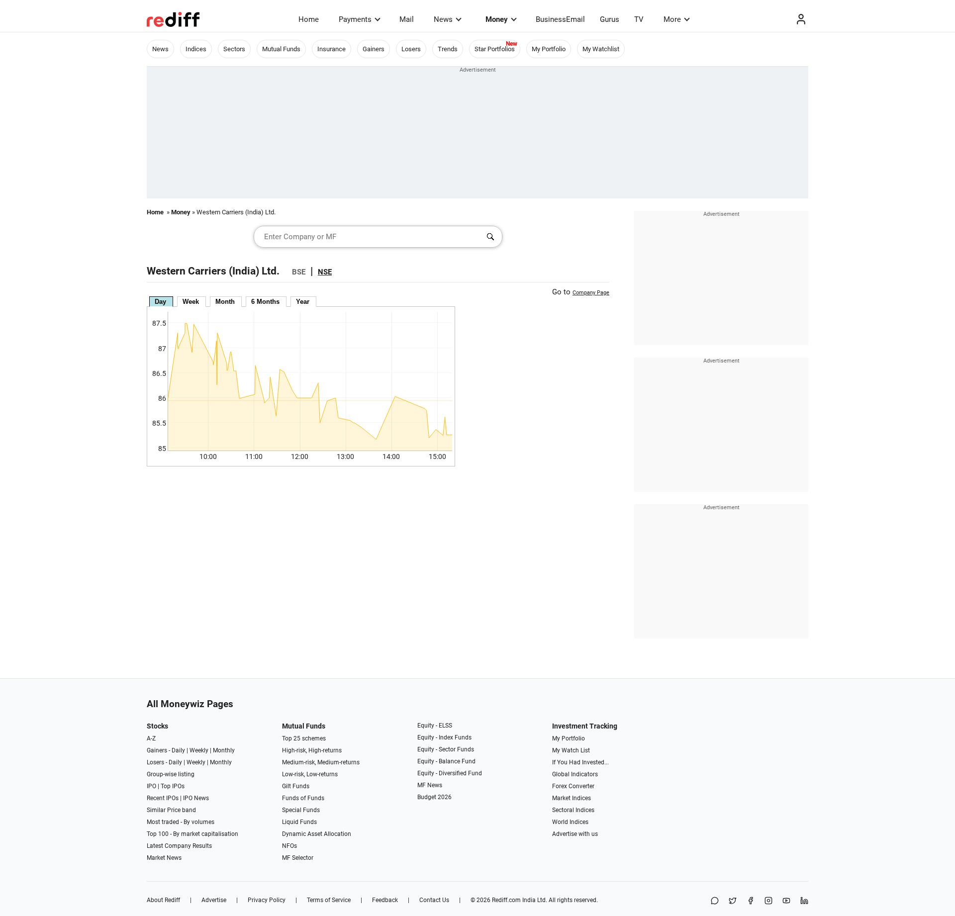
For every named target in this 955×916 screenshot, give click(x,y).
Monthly (224, 750)
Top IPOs (173, 786)
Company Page (591, 292)
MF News (429, 785)
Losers (411, 49)
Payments (355, 19)
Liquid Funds (299, 822)
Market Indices (571, 798)
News (443, 19)
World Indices (570, 822)
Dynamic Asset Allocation (316, 833)
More (672, 19)
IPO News (196, 798)
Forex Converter (573, 786)
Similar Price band (171, 810)
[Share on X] (733, 901)
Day (160, 301)
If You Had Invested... (580, 762)
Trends (448, 49)
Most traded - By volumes (180, 822)
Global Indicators (575, 774)
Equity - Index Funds (444, 737)
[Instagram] (768, 901)
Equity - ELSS (434, 725)
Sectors (234, 49)
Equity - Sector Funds (445, 749)
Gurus (609, 19)
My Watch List (571, 750)
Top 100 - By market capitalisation (192, 833)
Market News (164, 857)
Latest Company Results (179, 845)
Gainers (373, 49)
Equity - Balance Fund (446, 761)
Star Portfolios (495, 49)
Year (302, 301)
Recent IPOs (163, 798)
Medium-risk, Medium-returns (321, 762)
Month (225, 301)
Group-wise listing (170, 774)
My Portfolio (549, 49)
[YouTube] (786, 901)
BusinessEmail (560, 19)
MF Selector (297, 857)
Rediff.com (506, 900)
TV (639, 19)
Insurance (331, 49)
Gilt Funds (295, 786)
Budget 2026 (434, 797)
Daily (178, 750)
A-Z (151, 738)
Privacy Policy (267, 900)
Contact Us (434, 900)
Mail (406, 19)
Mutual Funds (281, 49)
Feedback (385, 900)
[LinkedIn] (804, 901)
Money (496, 19)
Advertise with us (575, 833)
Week (191, 301)
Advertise (213, 900)
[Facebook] (751, 901)
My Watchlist (600, 49)
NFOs (289, 845)
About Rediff (163, 900)
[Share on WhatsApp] (715, 901)
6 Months (265, 301)
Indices (196, 49)
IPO (151, 786)
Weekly (199, 750)
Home (308, 19)
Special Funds (301, 810)
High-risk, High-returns (312, 750)
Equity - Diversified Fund (449, 773)
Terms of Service (329, 900)
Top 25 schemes (304, 738)
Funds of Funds (303, 798)
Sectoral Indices (573, 810)
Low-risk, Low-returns (310, 774)
